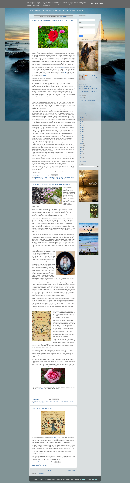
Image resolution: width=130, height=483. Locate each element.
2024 (81, 119)
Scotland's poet (42, 178)
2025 (81, 117)
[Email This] (51, 175)
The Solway (42, 402)
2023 (81, 121)
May (82, 107)
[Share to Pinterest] (57, 175)
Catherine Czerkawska (92, 75)
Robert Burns (35, 178)
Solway (54, 178)
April (82, 109)
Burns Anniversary (39, 177)
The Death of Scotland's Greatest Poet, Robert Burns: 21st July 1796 (52, 20)
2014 (81, 139)
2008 (81, 151)
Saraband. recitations (64, 464)
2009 (81, 149)
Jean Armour (64, 177)
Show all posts (63, 16)
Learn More (94, 4)
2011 (81, 145)
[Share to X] (54, 175)
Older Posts (71, 470)
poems (49, 464)
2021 (81, 125)
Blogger (95, 479)
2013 (81, 141)
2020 (81, 127)
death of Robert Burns (50, 177)
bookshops (53, 74)
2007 (81, 153)
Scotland (66, 401)
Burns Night (38, 464)
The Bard (59, 178)
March (83, 111)
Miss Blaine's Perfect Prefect (88, 100)
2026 (81, 97)
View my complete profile (91, 77)
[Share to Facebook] (55, 175)
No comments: (44, 399)
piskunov (84, 479)
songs (39, 465)
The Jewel (64, 178)
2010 (81, 147)
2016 (81, 135)
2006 (81, 155)
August (83, 98)
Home (50, 470)
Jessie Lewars (70, 177)
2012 (81, 143)
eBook (64, 72)
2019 (81, 129)
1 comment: (43, 175)
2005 (81, 157)
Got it (101, 4)
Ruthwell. (61, 401)
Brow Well (37, 401)
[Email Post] (48, 175)
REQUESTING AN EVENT (85, 86)
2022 (81, 123)
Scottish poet (49, 178)
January (83, 115)
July (82, 103)
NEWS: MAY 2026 (83, 84)
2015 (81, 137)
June (82, 105)
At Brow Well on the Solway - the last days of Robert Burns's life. (51, 184)
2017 (81, 133)
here (44, 75)
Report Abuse (82, 161)
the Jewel (62, 67)
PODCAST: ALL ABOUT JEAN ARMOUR (88, 91)
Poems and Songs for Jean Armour (42, 408)
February (83, 113)
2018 (81, 131)
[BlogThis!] (52, 175)
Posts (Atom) (41, 473)
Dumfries (58, 177)
